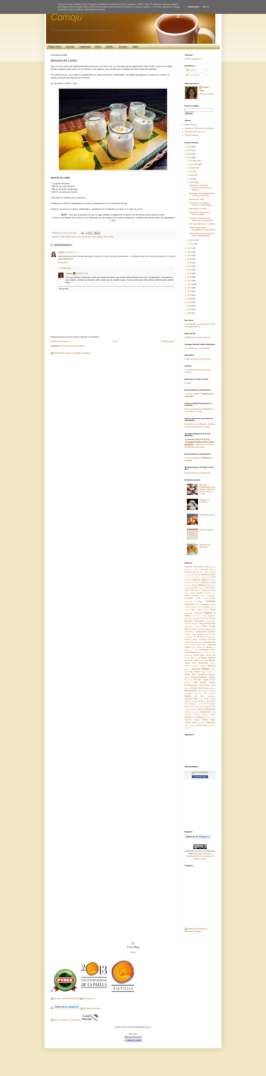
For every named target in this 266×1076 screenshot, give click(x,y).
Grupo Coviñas (209, 634)
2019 (189, 259)
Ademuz (212, 567)
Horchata (211, 639)
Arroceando (205, 577)
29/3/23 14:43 (82, 273)
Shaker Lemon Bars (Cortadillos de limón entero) (202, 229)
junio (191, 171)
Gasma (212, 629)
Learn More (193, 7)
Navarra (187, 669)
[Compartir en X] (93, 233)
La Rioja (194, 650)
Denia (199, 609)
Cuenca (212, 607)
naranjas (211, 666)
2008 (189, 299)
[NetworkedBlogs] (200, 772)
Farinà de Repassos (192, 623)
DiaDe (212, 609)
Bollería (202, 585)
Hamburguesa (210, 637)
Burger (187, 588)
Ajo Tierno (195, 569)
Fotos (197, 626)
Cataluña (207, 593)
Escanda (196, 618)
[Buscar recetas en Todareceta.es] (91, 1008)
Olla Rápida (194, 672)
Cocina (62, 237)
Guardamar (189, 637)
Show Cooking (210, 699)
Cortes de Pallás (190, 607)
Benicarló (188, 582)
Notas (205, 668)
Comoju (66, 17)
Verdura (205, 720)
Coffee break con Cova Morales (198, 359)
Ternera (200, 709)
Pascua (212, 674)
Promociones (204, 685)
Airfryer (187, 569)
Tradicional (84, 46)
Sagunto (212, 693)
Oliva (186, 672)
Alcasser (212, 569)
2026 (189, 147)
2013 (189, 281)
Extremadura (210, 621)
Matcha (187, 663)
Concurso (189, 604)
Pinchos (212, 680)
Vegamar (196, 720)
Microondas (203, 663)
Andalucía (188, 574)
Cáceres (201, 588)
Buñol (213, 585)
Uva (194, 717)
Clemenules (189, 601)
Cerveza (195, 595)
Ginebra (187, 634)
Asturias (70, 46)
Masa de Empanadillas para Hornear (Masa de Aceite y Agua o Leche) (207, 489)
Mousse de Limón (196, 199)
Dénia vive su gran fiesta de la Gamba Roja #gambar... (201, 234)
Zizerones (188, 728)
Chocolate (189, 598)
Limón (94, 237)
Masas (212, 660)
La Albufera (207, 647)
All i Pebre (204, 572)
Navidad (196, 669)
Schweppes (211, 696)
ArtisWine (188, 580)
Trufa (213, 712)
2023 (189, 157)
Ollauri (203, 672)
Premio (212, 682)
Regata (212, 688)
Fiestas (208, 623)
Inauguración (209, 642)
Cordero (212, 604)
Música (203, 666)
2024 (189, 154)
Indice (98, 46)
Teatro (194, 709)
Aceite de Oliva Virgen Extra (197, 567)
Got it (205, 7)
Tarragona (188, 709)
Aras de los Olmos (192, 577)
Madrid (187, 658)
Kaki (193, 647)
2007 (189, 302)
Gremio (200, 634)
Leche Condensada (83, 237)
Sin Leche (198, 704)
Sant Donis (199, 696)
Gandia (206, 629)
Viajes (135, 46)
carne (192, 593)
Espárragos (205, 618)
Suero (213, 706)
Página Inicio (54, 46)
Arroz (213, 577)
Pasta (187, 677)
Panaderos (202, 674)
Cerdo (187, 595)
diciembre (193, 161)
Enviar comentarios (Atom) (73, 346)
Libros (196, 655)
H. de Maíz (199, 637)
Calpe (213, 590)
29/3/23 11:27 (71, 252)
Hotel (196, 642)
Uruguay (205, 714)
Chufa (197, 598)
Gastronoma (189, 632)
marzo (192, 182)
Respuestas (66, 268)
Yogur (111, 237)
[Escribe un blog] (90, 233)
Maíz (192, 658)
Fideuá (202, 623)
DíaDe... (110, 46)
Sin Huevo (210, 701)
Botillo (208, 585)
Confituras (204, 604)
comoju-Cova (200, 851)
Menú (194, 663)
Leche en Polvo (203, 652)
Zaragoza (212, 725)
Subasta (202, 706)
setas (201, 699)
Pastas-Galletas (199, 677)
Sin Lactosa (189, 704)
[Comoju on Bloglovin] (198, 838)
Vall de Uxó (210, 717)
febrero (192, 240)
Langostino (204, 650)
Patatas (212, 677)
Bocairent (188, 585)
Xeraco (192, 725)
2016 (189, 270)
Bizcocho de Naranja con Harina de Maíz (199, 213)
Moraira (212, 663)
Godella (194, 634)
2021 (189, 252)
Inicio (115, 341)
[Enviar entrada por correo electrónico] (82, 233)
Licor (202, 655)
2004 (189, 313)
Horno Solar (189, 642)
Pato (186, 680)
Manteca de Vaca (201, 660)
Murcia (187, 666)
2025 (189, 150)
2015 (189, 273)
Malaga (197, 658)
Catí (213, 593)
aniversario (196, 574)
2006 (189, 306)
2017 (189, 266)
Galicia (194, 629)
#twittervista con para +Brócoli (197, 337)
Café (207, 588)
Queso (194, 688)
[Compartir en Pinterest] (99, 233)
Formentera (189, 626)
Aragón (212, 574)
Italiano (192, 645)
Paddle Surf (210, 672)
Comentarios (193, 75)
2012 (189, 284)
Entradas (192, 70)
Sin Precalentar (209, 704)
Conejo (197, 604)
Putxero (187, 688)
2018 (189, 263)
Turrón (196, 714)
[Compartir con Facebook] (96, 233)
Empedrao (188, 618)
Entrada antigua (168, 341)
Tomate (187, 712)
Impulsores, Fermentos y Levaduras (199, 128)
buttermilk (193, 588)
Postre (105, 237)
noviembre (194, 164)
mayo (192, 175)
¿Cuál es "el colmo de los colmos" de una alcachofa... (201, 219)
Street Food (194, 706)
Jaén (199, 645)
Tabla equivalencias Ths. (195, 132)
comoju (65, 233)
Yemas (199, 725)
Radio (200, 688)
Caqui (187, 593)
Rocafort (198, 693)
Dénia (206, 609)
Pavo (191, 680)
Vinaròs (188, 722)
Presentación (191, 685)
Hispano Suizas (191, 639)
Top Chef (194, 712)
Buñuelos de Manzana (205, 546)
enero (192, 244)
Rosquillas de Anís (207, 515)
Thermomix (209, 709)
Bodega (195, 585)
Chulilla (205, 598)
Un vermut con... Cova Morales (197, 348)
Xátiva (187, 725)
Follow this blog (200, 777)
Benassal (212, 580)
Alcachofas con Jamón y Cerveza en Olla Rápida (200, 204)
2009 (189, 295)
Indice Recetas (191, 125)
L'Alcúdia (199, 647)
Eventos (123, 46)
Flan (213, 623)
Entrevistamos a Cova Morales (197, 473)
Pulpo (213, 685)
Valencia (201, 717)
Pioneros (188, 682)
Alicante (196, 572)
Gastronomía (201, 632)
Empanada (211, 616)
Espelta (212, 618)
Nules (213, 669)
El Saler (203, 616)
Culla (186, 609)
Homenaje (203, 639)
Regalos (207, 688)
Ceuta (202, 595)
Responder (62, 262)
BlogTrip (205, 582)
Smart (187, 706)
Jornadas (211, 645)
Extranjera (199, 621)
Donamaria (188, 613)
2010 (189, 291)
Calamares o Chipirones (200, 590)
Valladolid (188, 720)
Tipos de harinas (192, 135)
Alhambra (188, 572)
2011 (189, 288)
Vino (194, 722)
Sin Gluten (193, 701)
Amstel (212, 572)
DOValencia (198, 613)
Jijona (204, 645)
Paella (187, 674)
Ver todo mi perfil (206, 94)
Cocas (199, 601)
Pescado (197, 680)
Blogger (148, 1027)
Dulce (68, 237)
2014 (189, 277)
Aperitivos (205, 574)
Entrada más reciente (60, 341)
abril (191, 179)
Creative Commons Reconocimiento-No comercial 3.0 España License (200, 856)
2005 (189, 309)
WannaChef (201, 722)
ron (205, 693)
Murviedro (195, 666)
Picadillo (205, 680)
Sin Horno (202, 701)
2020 (189, 255)
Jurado (187, 647)
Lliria (213, 655)
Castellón (199, 593)
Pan (194, 674)
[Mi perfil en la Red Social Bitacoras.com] (87, 998)
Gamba (200, 629)
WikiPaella (210, 722)
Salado (188, 696)
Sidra (186, 701)
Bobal (213, 582)
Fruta (73, 237)
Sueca (208, 706)
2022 (189, 248)
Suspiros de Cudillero (205, 501)
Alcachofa (204, 569)
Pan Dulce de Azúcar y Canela (202, 224)
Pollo (195, 682)
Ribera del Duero (203, 691)
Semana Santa (191, 699)
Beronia (196, 582)
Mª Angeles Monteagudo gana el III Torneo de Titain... (201, 194)
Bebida (205, 580)
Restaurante (191, 690)
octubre (192, 168)
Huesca (201, 642)
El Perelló (195, 616)
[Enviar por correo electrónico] (87, 233)
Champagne (211, 595)
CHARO (61, 252)
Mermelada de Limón (198, 209)
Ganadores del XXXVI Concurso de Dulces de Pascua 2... (200, 187)
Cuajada (206, 607)
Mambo (100, 237)
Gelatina (211, 632)
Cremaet (200, 607)
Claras (212, 598)
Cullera (192, 609)
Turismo (188, 714)
